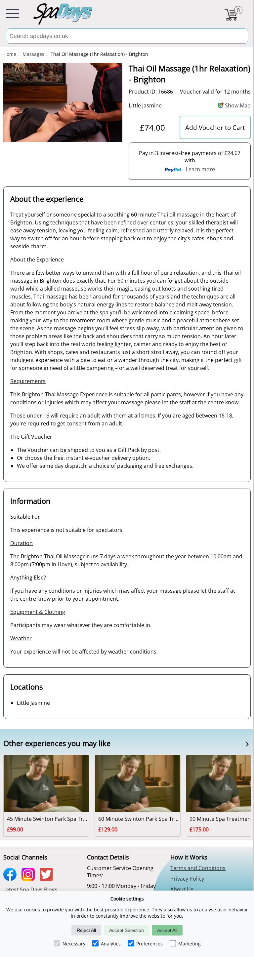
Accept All (167, 930)
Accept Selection (126, 930)
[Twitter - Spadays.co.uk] (48, 879)
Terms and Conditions (198, 868)
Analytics (111, 943)
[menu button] (12, 14)
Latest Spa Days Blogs (30, 889)
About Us (181, 889)
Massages (33, 54)
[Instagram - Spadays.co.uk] (29, 879)
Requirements (28, 381)
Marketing (189, 943)
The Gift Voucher (31, 436)
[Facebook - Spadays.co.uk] (11, 879)
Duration (21, 543)
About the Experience (37, 259)
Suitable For (25, 516)
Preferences (149, 943)
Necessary (74, 943)
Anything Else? (28, 577)
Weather (21, 638)
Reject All (86, 930)
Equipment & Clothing (37, 612)
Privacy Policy (187, 878)
